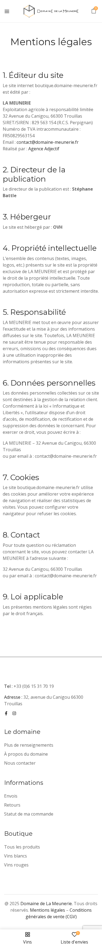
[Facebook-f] (6, 713)
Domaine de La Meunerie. (46, 904)
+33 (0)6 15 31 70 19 (34, 686)
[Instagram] (14, 713)
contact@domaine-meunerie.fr (48, 142)
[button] (94, 12)
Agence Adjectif (43, 149)
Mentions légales (47, 910)
